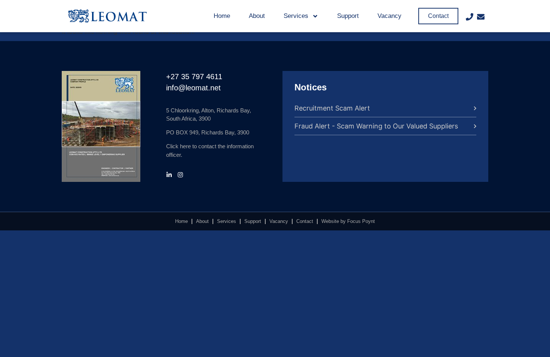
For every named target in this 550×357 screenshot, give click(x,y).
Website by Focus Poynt (348, 221)
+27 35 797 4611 (194, 76)
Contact (304, 221)
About (257, 15)
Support (348, 15)
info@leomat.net (193, 88)
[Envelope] (481, 17)
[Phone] (469, 17)
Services (296, 15)
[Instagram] (180, 175)
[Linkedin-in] (169, 175)
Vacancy (389, 15)
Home (222, 15)
